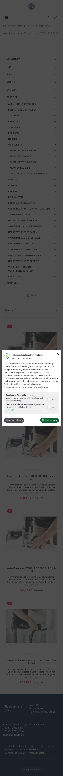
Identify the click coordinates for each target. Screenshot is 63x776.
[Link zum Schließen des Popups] (58, 355)
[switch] (52, 399)
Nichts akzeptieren (14, 420)
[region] (31, 403)
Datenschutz (27, 358)
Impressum (15, 358)
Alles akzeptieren (49, 420)
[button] (49, 399)
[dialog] (31, 388)
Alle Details (11, 410)
